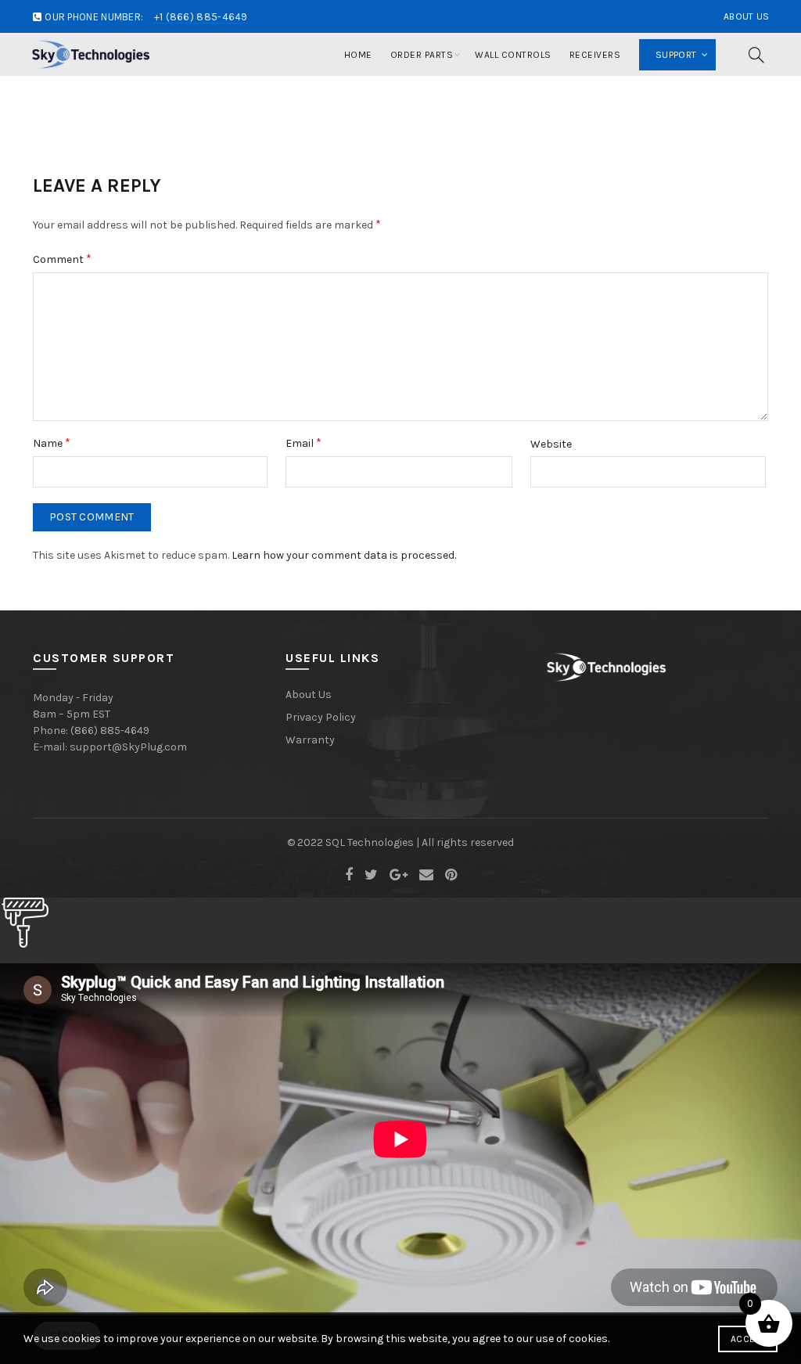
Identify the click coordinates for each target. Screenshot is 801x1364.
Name (51, 442)
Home (358, 54)
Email (303, 442)
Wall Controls (513, 54)
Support (676, 54)
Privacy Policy (321, 717)
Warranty (310, 740)
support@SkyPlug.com (128, 747)
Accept (748, 1338)
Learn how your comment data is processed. (344, 555)
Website (551, 444)
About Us (746, 16)
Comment (62, 258)
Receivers (595, 54)
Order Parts (422, 54)
